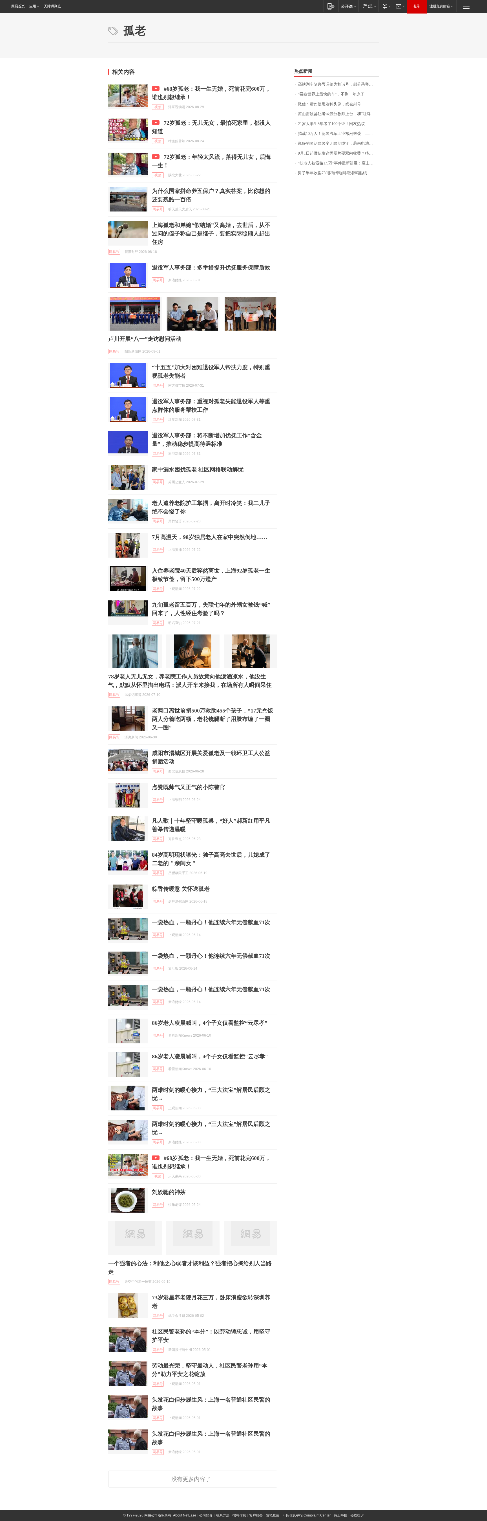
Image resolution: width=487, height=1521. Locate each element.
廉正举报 (340, 1515)
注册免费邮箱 (440, 6)
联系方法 (222, 1515)
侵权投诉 (357, 1515)
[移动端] (331, 6)
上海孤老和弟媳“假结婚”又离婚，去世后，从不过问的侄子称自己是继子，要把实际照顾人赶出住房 (211, 233)
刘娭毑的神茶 (169, 1192)
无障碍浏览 (52, 6)
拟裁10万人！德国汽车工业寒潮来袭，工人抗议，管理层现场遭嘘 (338, 134)
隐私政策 (272, 1515)
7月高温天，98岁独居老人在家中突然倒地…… (209, 537)
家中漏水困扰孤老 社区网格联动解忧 (198, 469)
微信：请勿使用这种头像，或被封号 (329, 104)
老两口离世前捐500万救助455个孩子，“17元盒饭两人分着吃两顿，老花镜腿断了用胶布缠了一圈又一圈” (212, 719)
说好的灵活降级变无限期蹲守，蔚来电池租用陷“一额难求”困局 (338, 143)
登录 (416, 6)
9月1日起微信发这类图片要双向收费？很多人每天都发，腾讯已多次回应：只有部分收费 (338, 153)
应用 (32, 6)
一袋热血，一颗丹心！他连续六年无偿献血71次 (211, 922)
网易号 (158, 209)
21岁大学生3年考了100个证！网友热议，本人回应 (338, 124)
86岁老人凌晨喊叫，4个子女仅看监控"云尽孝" (210, 1056)
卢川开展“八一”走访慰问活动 (144, 339)
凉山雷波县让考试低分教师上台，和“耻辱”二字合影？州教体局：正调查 (338, 114)
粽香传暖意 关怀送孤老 (181, 889)
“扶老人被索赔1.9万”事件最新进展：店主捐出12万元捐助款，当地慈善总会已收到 (338, 163)
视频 (157, 107)
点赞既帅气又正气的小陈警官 (188, 787)
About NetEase (184, 1515)
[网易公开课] (348, 6)
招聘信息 (239, 1515)
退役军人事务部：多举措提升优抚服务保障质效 (211, 267)
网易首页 (18, 6)
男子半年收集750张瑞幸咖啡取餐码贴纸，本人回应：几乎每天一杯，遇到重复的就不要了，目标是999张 (338, 173)
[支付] (385, 6)
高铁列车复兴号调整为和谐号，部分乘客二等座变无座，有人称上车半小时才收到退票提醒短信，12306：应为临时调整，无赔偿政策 (338, 84)
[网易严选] (368, 6)
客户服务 (256, 1515)
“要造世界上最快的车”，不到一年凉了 (331, 94)
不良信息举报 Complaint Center (306, 1515)
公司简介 (206, 1515)
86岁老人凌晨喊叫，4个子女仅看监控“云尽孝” (209, 1023)
